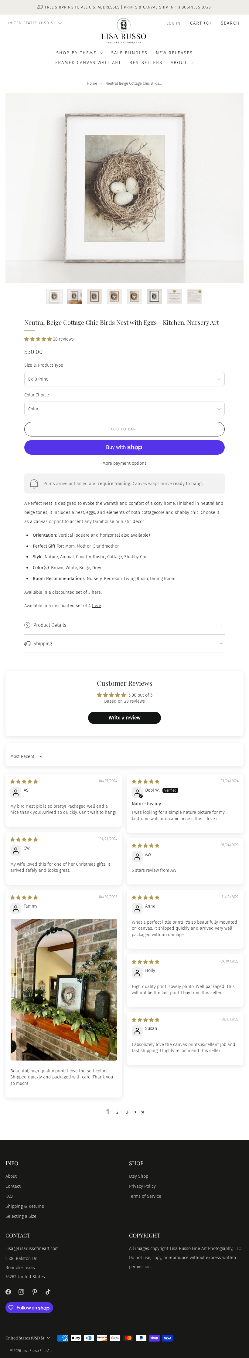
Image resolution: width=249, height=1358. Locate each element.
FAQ (9, 1196)
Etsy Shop (138, 1176)
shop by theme (76, 53)
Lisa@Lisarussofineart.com (32, 1248)
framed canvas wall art (88, 62)
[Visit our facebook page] (8, 1292)
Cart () (200, 23)
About (11, 1176)
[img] (24, 781)
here (96, 592)
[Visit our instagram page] (21, 1292)
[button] (38, 339)
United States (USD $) (30, 23)
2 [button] (117, 1112)
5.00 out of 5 (140, 695)
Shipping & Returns (24, 1206)
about (179, 62)
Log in (174, 23)
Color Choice (36, 395)
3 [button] (127, 1112)
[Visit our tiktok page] (48, 1292)
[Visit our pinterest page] (34, 1292)
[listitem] (124, 7)
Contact (13, 1186)
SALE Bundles (129, 53)
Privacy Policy (142, 1186)
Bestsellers (145, 62)
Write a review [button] (124, 718)
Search (230, 23)
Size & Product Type (43, 365)
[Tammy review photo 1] (63, 989)
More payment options (124, 463)
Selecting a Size (20, 1216)
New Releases (174, 53)
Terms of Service (145, 1196)
